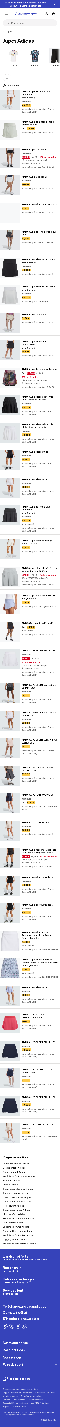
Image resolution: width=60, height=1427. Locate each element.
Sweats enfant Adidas (14, 1172)
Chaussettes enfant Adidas (17, 1231)
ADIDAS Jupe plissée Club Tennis (38, 259)
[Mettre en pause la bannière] (50, 4)
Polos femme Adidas (14, 1222)
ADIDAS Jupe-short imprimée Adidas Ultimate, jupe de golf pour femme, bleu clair (40, 962)
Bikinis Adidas (10, 1184)
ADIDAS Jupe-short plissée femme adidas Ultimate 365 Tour (40, 569)
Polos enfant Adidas (13, 1206)
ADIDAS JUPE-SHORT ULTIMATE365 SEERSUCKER (40, 741)
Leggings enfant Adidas (15, 1239)
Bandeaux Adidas (12, 1180)
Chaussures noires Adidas (16, 1210)
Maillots (35, 65)
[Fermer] (54, 4)
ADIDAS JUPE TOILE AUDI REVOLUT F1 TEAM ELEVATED (39, 768)
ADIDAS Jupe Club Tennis (34, 149)
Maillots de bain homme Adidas (19, 1243)
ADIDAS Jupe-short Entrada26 (37, 877)
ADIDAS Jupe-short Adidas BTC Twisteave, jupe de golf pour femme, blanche (38, 935)
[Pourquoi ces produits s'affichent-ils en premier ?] (4, 85)
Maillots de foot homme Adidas (19, 1218)
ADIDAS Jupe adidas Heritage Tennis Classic (37, 542)
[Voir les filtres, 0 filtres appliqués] (7, 77)
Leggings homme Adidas (16, 1227)
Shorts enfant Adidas (14, 1214)
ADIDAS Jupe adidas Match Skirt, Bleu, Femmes (39, 597)
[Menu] (6, 13)
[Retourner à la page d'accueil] (27, 13)
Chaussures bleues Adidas (17, 1201)
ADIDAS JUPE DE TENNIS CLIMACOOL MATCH (34, 1016)
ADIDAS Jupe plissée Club (35, 452)
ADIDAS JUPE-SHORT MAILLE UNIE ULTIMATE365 (39, 686)
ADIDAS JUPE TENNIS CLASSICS (37, 795)
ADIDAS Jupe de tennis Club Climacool (36, 93)
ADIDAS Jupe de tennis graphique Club (39, 233)
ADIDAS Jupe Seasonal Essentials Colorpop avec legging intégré (39, 851)
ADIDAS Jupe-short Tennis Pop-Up (39, 204)
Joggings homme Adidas (16, 1193)
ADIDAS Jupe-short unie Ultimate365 (34, 343)
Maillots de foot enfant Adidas (19, 1235)
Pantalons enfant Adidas (16, 1163)
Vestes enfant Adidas (14, 1168)
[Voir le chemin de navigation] (4, 32)
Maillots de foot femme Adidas (19, 1176)
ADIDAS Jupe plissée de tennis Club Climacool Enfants (37, 398)
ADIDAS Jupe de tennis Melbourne (39, 369)
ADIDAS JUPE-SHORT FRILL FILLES (38, 650)
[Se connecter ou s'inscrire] (46, 13)
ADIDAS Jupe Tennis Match (35, 314)
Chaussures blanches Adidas (18, 1189)
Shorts (56, 65)
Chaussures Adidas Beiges (17, 1197)
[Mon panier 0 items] (53, 13)
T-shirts (13, 65)
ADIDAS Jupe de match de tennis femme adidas (39, 123)
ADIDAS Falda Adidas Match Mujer (39, 623)
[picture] (10, 100)
